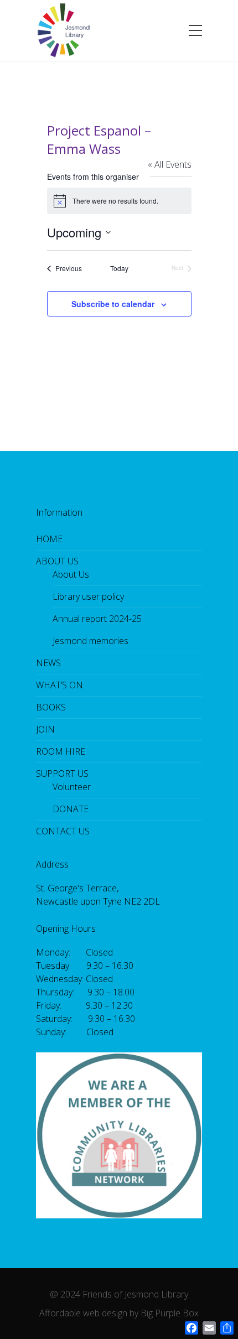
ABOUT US (57, 561)
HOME (49, 539)
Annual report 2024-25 (97, 619)
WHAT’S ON (59, 685)
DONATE (71, 809)
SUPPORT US (62, 773)
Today (119, 268)
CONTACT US (63, 831)
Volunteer (72, 787)
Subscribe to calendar (112, 303)
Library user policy (88, 596)
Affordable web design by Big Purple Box (119, 1313)
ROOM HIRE (60, 751)
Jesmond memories (90, 641)
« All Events (170, 164)
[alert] (119, 201)
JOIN (45, 729)
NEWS (48, 663)
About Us (71, 574)
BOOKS (51, 707)
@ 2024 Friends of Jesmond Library (119, 1294)
